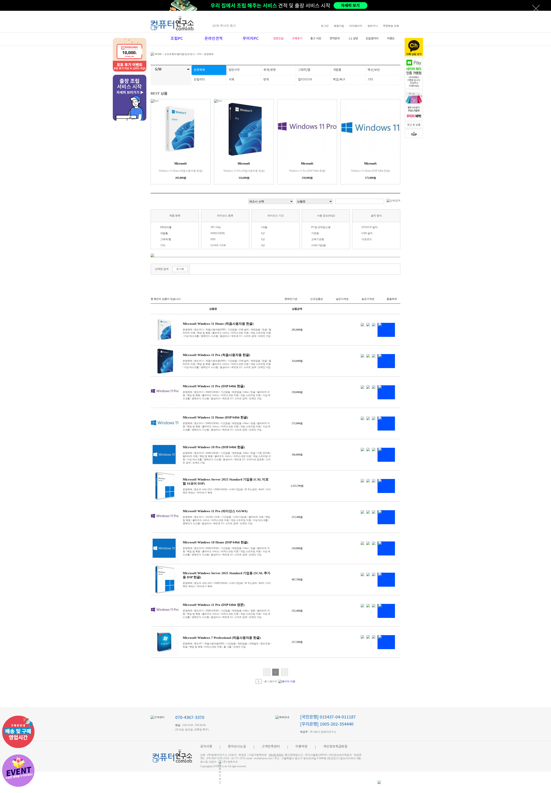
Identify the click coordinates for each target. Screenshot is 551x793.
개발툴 (337, 70)
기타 (370, 79)
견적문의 (335, 38)
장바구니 (372, 25)
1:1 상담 (353, 38)
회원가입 (339, 25)
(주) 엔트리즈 (230, 761)
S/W (199, 54)
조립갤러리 (372, 38)
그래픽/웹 (304, 70)
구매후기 (297, 38)
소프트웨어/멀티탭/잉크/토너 (179, 54)
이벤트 (391, 38)
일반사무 (234, 70)
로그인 (325, 25)
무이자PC (251, 38)
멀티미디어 (305, 79)
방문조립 (278, 38)
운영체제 (209, 54)
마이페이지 (355, 25)
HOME (158, 54)
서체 (231, 79)
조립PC (176, 38)
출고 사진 (315, 38)
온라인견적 (213, 38)
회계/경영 (269, 70)
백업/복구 (339, 79)
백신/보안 (374, 70)
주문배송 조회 (391, 25)
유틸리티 (199, 79)
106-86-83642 (276, 754)
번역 (266, 79)
